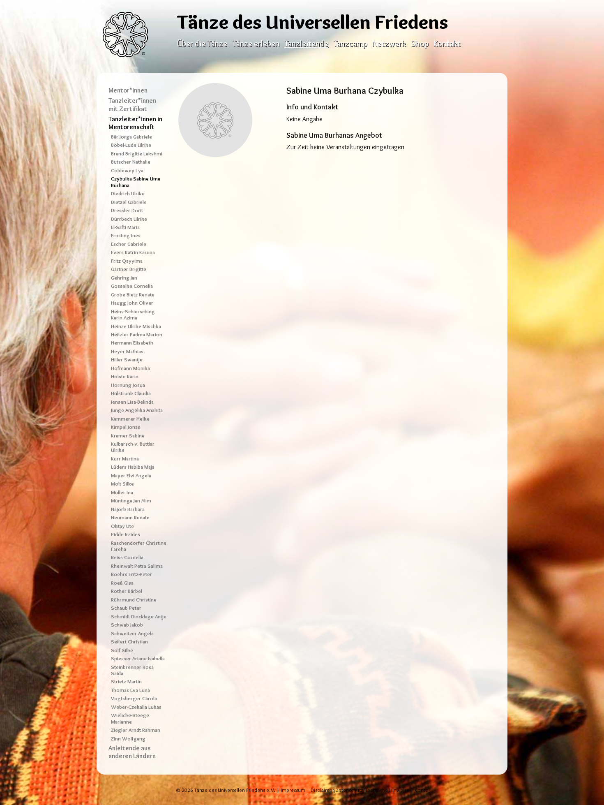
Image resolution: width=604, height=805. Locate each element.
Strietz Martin (126, 681)
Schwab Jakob (127, 625)
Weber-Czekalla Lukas (136, 707)
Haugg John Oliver (132, 303)
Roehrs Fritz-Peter (131, 574)
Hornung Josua (128, 385)
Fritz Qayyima (127, 261)
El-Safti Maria (125, 227)
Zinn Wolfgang (128, 739)
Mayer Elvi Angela (131, 475)
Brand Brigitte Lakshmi (136, 153)
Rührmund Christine (134, 600)
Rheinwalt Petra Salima (137, 566)
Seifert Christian (129, 641)
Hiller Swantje (127, 359)
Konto (422, 790)
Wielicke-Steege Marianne (130, 718)
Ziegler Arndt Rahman (135, 730)
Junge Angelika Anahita (137, 410)
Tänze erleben (255, 44)
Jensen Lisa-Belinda (132, 402)
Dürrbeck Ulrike (129, 219)
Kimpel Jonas (125, 427)
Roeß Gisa (122, 583)
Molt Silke (122, 484)
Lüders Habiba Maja (132, 467)
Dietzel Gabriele (129, 202)
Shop (420, 44)
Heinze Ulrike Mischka (136, 326)
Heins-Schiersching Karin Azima (133, 314)
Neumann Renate (130, 517)
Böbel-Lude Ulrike (131, 145)
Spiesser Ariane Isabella (138, 658)
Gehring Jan (124, 278)
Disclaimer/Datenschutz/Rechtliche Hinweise (360, 790)
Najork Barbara (128, 509)
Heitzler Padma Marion (136, 334)
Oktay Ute (122, 526)
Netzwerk (389, 44)
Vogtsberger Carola (134, 698)
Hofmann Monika (130, 368)
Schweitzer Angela (132, 633)
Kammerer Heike (130, 419)
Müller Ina (122, 492)
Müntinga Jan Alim (131, 500)
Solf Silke (122, 650)
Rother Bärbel (126, 591)
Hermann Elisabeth (132, 343)
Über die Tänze (202, 44)
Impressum (293, 790)
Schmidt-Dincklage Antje (138, 616)
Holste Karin (124, 376)
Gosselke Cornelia (132, 286)
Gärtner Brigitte (128, 269)
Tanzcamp (350, 44)
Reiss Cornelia (127, 557)
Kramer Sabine (128, 436)
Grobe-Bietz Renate (132, 294)
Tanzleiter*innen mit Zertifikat (132, 104)
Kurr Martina (125, 459)
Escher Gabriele (128, 244)
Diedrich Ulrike (128, 193)
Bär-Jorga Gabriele (131, 137)
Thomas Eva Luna (130, 690)
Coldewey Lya (127, 170)
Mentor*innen (128, 90)
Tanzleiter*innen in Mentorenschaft (135, 123)
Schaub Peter (126, 608)
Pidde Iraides (125, 534)
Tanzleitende (306, 44)
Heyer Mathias (127, 351)
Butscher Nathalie (130, 162)
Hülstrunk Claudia (131, 393)
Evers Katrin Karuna (133, 252)
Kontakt (447, 44)
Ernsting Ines (126, 235)
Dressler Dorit (127, 210)
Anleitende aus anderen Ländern (132, 752)
